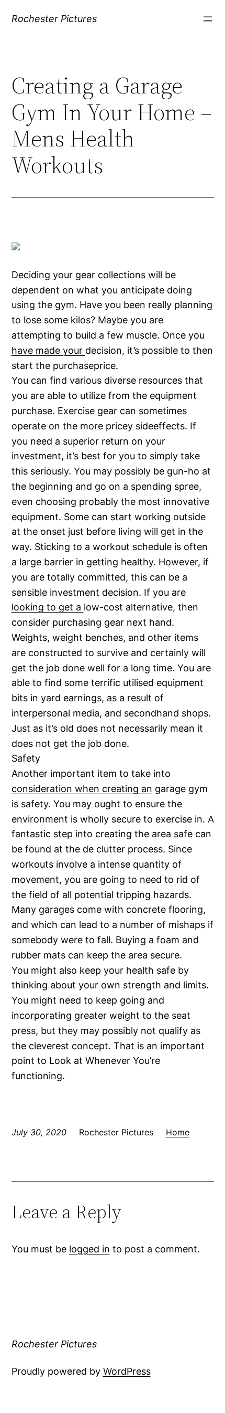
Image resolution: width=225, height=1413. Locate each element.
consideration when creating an (82, 788)
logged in (89, 1248)
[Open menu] (207, 19)
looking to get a (48, 607)
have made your (48, 350)
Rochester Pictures (54, 18)
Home (177, 1132)
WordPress (127, 1371)
